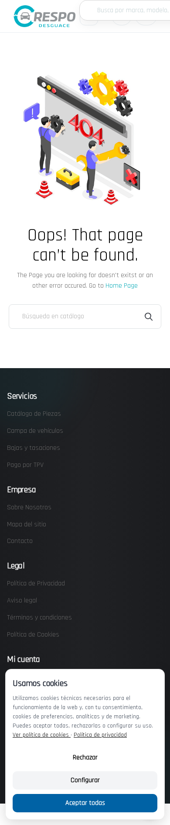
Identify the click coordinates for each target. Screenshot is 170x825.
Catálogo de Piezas (34, 413)
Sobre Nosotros (29, 507)
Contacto (20, 541)
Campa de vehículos (35, 430)
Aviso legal (22, 600)
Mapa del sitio (26, 524)
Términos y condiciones (39, 617)
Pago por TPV (25, 465)
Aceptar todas (85, 803)
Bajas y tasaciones (33, 448)
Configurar (85, 780)
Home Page (121, 285)
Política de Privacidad (36, 583)
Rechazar (85, 757)
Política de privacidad (100, 735)
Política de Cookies (33, 634)
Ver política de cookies (42, 735)
